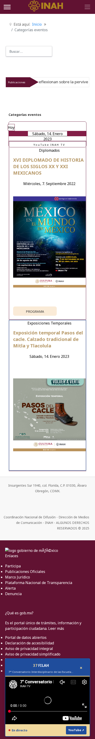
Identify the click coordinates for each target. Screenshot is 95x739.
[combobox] (29, 51)
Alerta (10, 588)
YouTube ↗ (76, 730)
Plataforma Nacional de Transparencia (38, 582)
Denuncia (13, 593)
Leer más (56, 628)
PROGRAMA (35, 311)
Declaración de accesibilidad (29, 643)
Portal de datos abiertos (26, 637)
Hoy (11, 127)
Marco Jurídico (17, 577)
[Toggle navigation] (86, 6)
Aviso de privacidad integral (29, 648)
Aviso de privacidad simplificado (32, 654)
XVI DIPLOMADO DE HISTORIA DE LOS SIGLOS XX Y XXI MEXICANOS (48, 166)
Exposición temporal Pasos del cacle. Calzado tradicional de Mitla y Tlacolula (48, 339)
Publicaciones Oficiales (25, 571)
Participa (13, 566)
